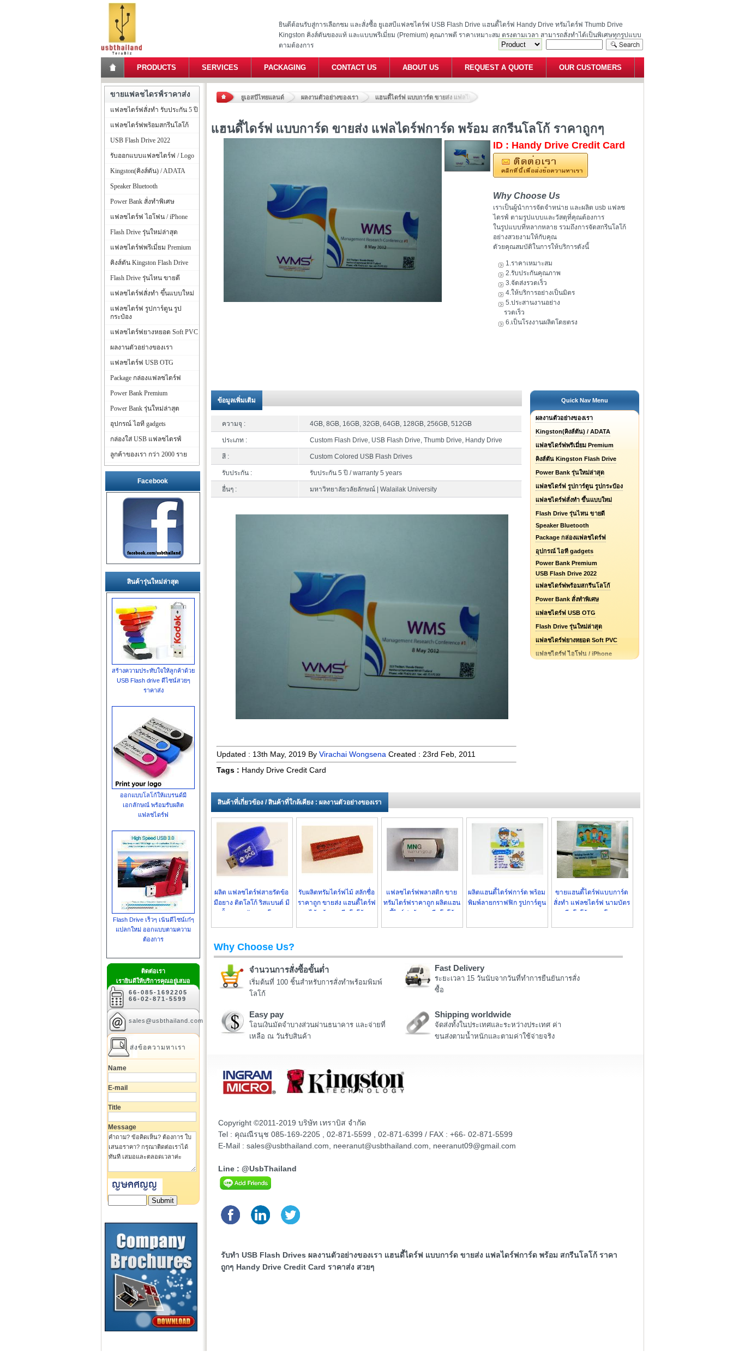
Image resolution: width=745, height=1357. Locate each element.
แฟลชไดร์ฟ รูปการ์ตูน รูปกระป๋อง (579, 486)
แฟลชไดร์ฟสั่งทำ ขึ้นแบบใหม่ (574, 499)
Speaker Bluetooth (562, 525)
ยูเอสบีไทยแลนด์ (262, 97)
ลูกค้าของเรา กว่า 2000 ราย (148, 454)
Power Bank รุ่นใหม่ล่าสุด (570, 472)
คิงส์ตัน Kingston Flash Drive (576, 458)
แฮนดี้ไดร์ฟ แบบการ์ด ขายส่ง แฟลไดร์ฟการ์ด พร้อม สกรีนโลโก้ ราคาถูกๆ (427, 97)
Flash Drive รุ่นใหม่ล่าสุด (569, 626)
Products (156, 67)
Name (117, 1068)
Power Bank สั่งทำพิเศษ (567, 599)
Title (114, 1107)
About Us (420, 67)
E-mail (118, 1088)
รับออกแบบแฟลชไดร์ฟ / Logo (152, 155)
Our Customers (590, 67)
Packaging (285, 67)
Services (220, 67)
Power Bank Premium (566, 563)
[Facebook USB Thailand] (153, 559)
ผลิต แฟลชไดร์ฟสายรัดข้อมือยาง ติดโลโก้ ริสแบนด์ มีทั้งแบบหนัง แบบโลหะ (252, 902)
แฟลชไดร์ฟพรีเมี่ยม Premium (575, 445)
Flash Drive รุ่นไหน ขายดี (570, 513)
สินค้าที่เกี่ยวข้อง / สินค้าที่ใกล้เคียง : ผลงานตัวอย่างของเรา (300, 802)
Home (113, 67)
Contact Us (354, 67)
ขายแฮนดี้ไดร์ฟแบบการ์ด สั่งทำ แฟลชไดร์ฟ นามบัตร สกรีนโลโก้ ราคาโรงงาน (592, 902)
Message (122, 1127)
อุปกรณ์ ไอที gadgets (564, 551)
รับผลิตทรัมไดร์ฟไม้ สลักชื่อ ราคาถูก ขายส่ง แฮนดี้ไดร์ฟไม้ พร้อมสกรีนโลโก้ (337, 902)
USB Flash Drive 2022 (566, 573)
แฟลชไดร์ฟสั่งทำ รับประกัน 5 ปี (154, 110)
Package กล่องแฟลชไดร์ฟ (571, 537)
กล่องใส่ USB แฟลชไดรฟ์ (146, 439)
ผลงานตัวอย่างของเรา (329, 97)
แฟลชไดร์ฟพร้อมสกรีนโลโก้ (573, 585)
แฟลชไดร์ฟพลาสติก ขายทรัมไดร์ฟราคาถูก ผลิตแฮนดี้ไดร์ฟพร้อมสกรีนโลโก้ (421, 902)
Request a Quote (499, 67)
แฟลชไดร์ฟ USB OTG (566, 612)
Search (624, 44)
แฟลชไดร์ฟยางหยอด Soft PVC (576, 640)
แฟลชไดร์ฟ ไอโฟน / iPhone (149, 217)
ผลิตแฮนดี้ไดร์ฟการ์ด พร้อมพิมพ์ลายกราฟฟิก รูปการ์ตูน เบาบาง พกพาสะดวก (507, 902)
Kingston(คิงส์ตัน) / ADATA (573, 431)
